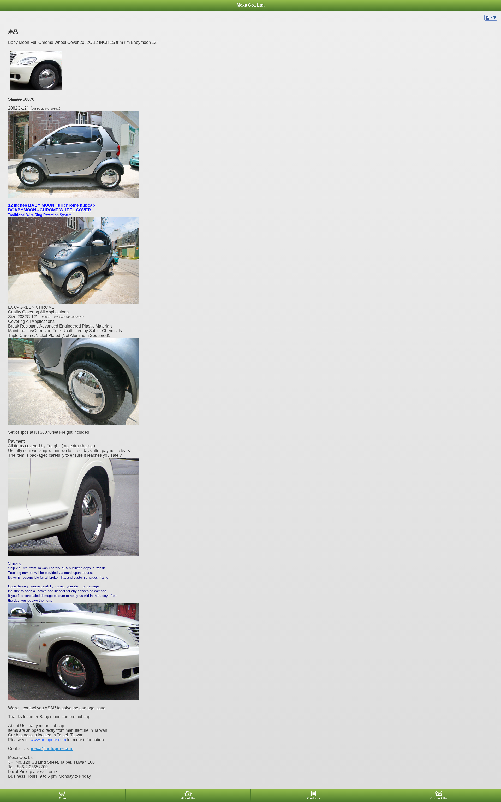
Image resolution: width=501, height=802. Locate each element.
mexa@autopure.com (52, 748)
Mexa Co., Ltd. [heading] (251, 5)
